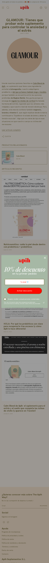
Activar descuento (24, 291)
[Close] (45, 258)
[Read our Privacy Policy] (43, 302)
